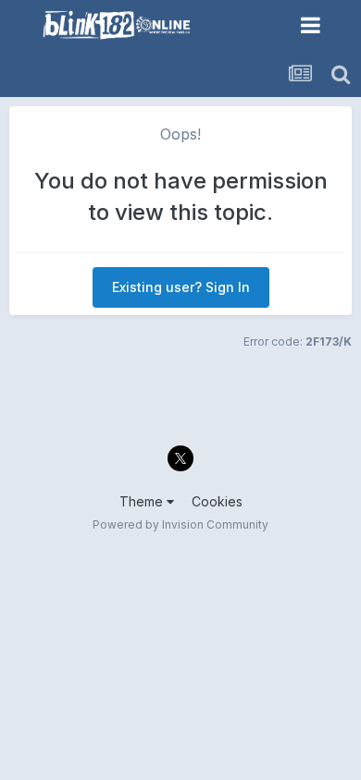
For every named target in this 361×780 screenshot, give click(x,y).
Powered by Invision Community (180, 524)
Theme (143, 501)
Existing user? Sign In (181, 287)
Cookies (217, 501)
